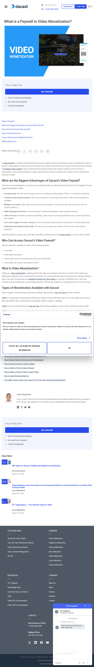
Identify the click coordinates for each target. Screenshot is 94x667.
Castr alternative (55, 560)
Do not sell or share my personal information (24, 348)
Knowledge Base (14, 587)
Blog (9, 596)
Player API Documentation (18, 605)
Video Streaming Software (18, 547)
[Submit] (43, 5)
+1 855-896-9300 (51, 9)
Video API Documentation (17, 601)
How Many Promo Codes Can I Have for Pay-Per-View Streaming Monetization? (35, 380)
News (51, 587)
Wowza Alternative (56, 547)
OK (69, 348)
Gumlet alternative (56, 565)
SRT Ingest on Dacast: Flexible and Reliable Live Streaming (36, 466)
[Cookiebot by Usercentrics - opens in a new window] (81, 314)
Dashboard (67, 6)
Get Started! (47, 91)
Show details (82, 338)
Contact (52, 601)
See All (10, 556)
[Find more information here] (72, 634)
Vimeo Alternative (55, 538)
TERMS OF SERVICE (42, 657)
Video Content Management (18, 552)
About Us (52, 583)
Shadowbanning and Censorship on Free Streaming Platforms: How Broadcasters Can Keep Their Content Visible (52, 486)
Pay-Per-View (60, 293)
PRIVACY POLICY (30, 657)
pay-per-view (34, 306)
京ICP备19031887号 (47, 664)
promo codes (65, 235)
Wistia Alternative (55, 556)
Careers (52, 592)
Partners (52, 596)
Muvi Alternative (55, 552)
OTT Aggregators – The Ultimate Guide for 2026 (32, 505)
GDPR (22, 657)
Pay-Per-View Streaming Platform (21, 543)
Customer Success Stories (18, 592)
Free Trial (81, 6)
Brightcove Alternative (57, 543)
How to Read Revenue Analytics (16, 376)
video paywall (8, 163)
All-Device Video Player (17, 538)
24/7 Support (13, 583)
